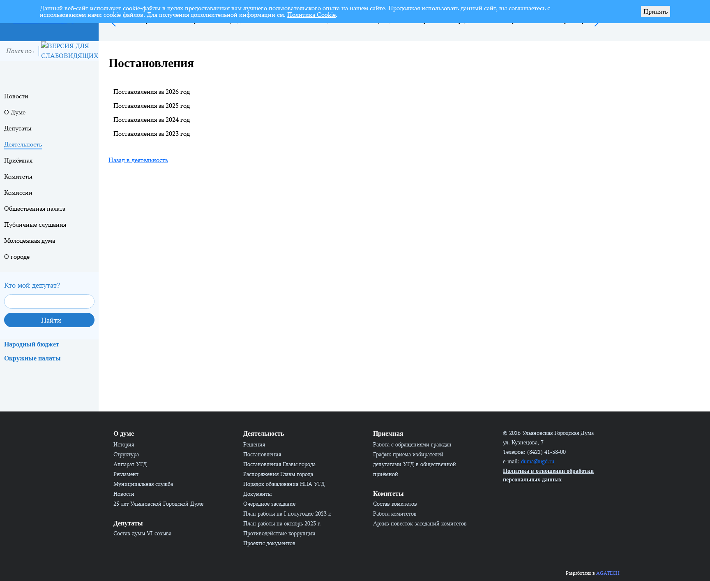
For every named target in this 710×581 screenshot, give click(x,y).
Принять (655, 11)
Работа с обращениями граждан (412, 444)
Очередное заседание (269, 503)
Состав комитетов (395, 503)
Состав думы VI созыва (142, 533)
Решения (254, 444)
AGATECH (608, 573)
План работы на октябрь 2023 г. (282, 523)
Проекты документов (269, 543)
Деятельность (23, 144)
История (123, 444)
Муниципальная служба (143, 484)
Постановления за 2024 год (151, 119)
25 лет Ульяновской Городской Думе (158, 503)
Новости (16, 96)
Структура (126, 454)
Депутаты (18, 128)
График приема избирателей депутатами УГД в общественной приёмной (414, 464)
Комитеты (18, 176)
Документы (257, 493)
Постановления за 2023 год (151, 133)
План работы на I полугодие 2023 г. (287, 513)
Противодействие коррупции (279, 533)
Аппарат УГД (130, 464)
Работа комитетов (395, 513)
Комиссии (18, 192)
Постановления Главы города (279, 464)
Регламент (125, 474)
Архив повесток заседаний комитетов (420, 523)
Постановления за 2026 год (151, 91)
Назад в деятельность (138, 160)
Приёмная (18, 160)
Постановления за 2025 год (151, 105)
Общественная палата (34, 208)
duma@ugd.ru (537, 461)
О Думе (14, 112)
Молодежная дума (29, 240)
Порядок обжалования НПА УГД (284, 484)
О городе (17, 256)
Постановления (262, 454)
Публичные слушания (35, 224)
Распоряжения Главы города (278, 474)
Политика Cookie (311, 15)
